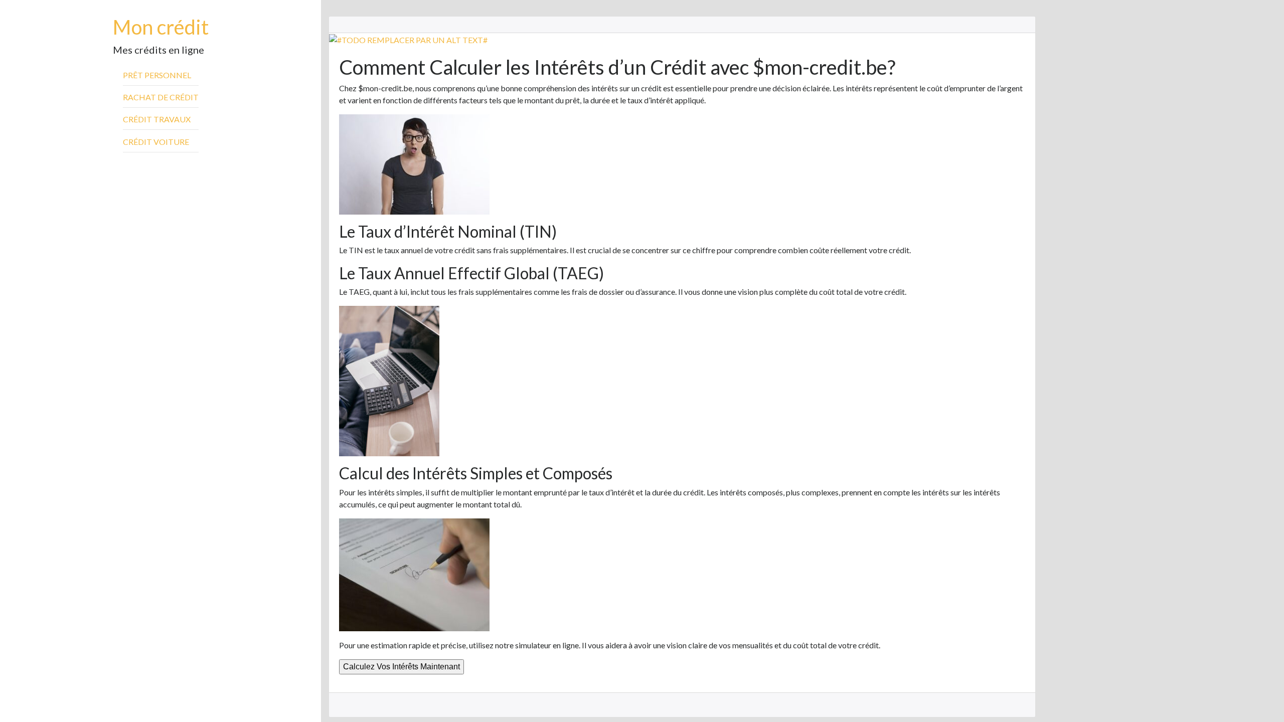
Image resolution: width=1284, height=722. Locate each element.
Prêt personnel (157, 75)
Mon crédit (161, 27)
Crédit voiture (156, 141)
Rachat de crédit (161, 97)
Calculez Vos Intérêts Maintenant (401, 666)
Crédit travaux (157, 119)
